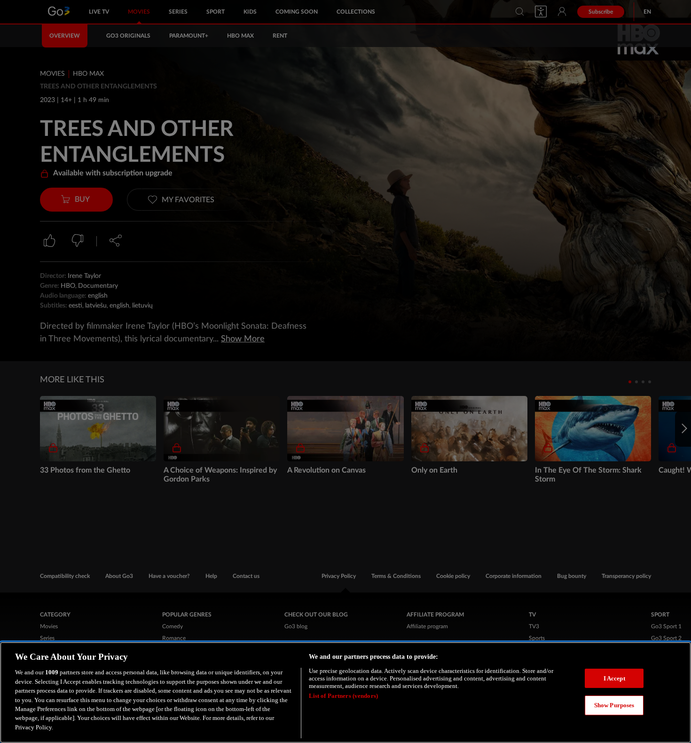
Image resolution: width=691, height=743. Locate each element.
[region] (345, 692)
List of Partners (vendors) (343, 695)
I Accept (614, 678)
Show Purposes (614, 705)
